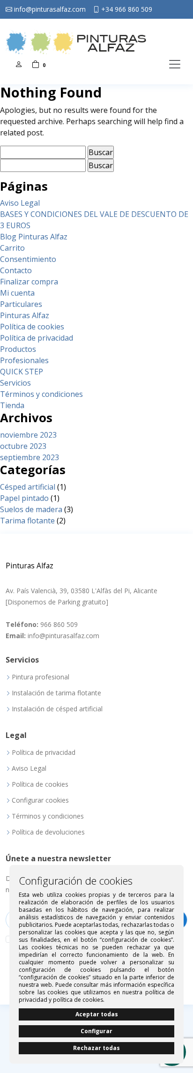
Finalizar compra (29, 281)
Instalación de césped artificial (57, 709)
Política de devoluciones (48, 832)
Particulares (21, 304)
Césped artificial (27, 487)
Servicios (15, 383)
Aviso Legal (20, 203)
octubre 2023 (23, 446)
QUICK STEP (21, 371)
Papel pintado (24, 498)
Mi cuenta (17, 293)
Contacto (16, 270)
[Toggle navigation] (174, 64)
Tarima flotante (27, 520)
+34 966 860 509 (126, 9)
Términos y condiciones (41, 394)
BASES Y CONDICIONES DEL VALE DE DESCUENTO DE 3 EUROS (94, 220)
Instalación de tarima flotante (56, 693)
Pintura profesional (40, 677)
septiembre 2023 (29, 457)
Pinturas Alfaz (24, 315)
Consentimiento (28, 259)
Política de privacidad (36, 338)
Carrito (12, 248)
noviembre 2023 (28, 435)
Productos (18, 349)
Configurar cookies (40, 800)
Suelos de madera (31, 509)
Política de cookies (32, 326)
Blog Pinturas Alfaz (33, 236)
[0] (35, 64)
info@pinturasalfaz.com (50, 9)
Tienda (12, 405)
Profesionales (24, 360)
